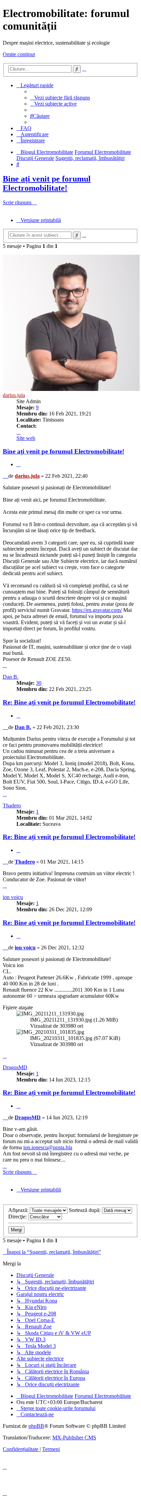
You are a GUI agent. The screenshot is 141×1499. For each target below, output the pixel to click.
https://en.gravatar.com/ (97, 610)
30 (38, 683)
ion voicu (13, 897)
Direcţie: (18, 1216)
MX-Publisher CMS (74, 1437)
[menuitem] (60, 97)
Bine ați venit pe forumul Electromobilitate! (47, 183)
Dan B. (10, 677)
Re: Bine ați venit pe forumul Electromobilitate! (69, 702)
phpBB (36, 1426)
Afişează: (19, 1210)
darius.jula (14, 395)
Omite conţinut (19, 54)
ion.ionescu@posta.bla (47, 1147)
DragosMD (15, 1067)
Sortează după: (85, 1210)
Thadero (12, 805)
